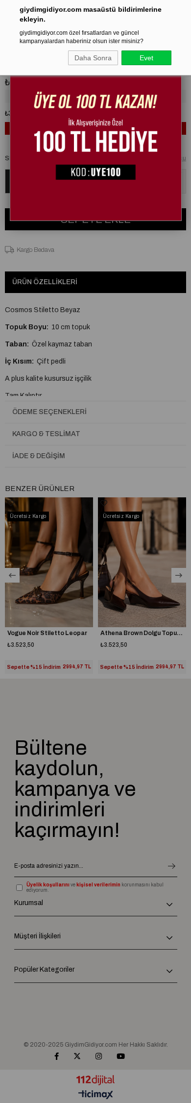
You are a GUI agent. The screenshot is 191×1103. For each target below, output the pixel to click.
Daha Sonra (93, 58)
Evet (146, 58)
